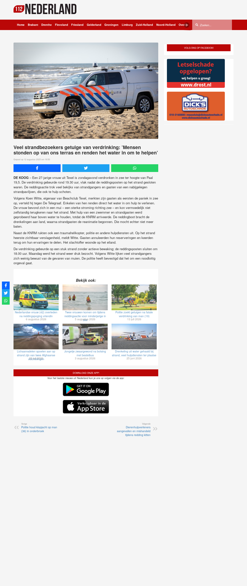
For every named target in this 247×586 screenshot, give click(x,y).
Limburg (127, 25)
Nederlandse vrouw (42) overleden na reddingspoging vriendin (36, 314)
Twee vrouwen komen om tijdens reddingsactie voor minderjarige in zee (85, 316)
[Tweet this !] (85, 168)
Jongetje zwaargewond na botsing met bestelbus (85, 353)
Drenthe (46, 25)
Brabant (33, 25)
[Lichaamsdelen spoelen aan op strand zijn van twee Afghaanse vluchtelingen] (36, 337)
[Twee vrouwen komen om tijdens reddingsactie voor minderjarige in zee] (85, 297)
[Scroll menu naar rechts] (186, 25)
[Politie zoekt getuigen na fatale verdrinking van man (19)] (134, 297)
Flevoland (61, 25)
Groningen (111, 25)
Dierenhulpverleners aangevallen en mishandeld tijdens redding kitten (134, 429)
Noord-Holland (166, 25)
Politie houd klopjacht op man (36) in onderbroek (39, 427)
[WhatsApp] (134, 168)
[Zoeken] (196, 24)
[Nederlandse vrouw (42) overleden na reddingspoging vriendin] (36, 297)
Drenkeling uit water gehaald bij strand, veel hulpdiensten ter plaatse (134, 353)
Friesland (77, 25)
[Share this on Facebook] (37, 168)
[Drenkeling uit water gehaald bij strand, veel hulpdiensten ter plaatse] (134, 337)
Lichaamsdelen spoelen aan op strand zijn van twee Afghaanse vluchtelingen (36, 355)
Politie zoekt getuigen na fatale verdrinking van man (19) (134, 314)
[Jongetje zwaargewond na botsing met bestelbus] (85, 337)
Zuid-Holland (144, 25)
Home (21, 25)
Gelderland (94, 25)
